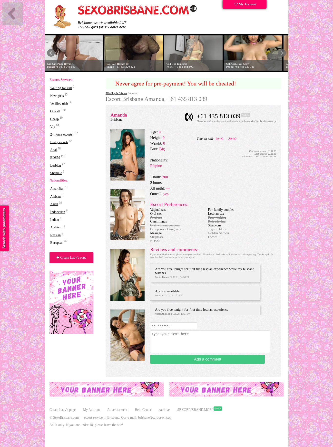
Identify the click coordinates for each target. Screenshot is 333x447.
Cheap (54, 119)
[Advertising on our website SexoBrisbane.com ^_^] (106, 395)
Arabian (55, 227)
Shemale (56, 173)
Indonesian (57, 212)
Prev (51, 53)
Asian (54, 204)
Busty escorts (59, 142)
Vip (52, 126)
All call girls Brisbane (116, 93)
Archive (164, 410)
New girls (57, 95)
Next (282, 53)
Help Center (143, 410)
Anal (53, 150)
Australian (57, 189)
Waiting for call (61, 88)
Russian (55, 235)
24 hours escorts (61, 134)
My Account (247, 4)
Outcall (55, 111)
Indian (54, 219)
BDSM (55, 158)
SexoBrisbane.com (66, 417)
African (55, 196)
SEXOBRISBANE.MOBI (195, 410)
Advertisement (117, 410)
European (56, 243)
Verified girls (59, 103)
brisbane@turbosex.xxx (154, 417)
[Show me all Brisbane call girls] (137, 13)
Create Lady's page (72, 257)
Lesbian (55, 165)
